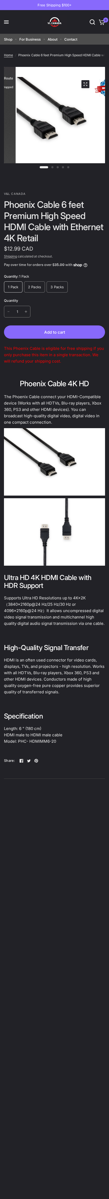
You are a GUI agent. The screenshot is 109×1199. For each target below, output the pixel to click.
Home (8, 55)
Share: (9, 760)
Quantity (11, 300)
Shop (8, 39)
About (52, 39)
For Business (30, 39)
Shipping (10, 256)
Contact (70, 39)
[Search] (92, 22)
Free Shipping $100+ (55, 5)
